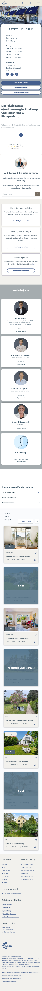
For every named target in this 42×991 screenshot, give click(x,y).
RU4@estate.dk (21, 462)
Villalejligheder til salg (27, 876)
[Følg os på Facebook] (12, 74)
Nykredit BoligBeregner (9, 914)
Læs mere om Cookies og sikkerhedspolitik (13, 975)
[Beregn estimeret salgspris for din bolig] (37, 194)
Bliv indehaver (6, 870)
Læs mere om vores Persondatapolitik (11, 978)
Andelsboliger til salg (27, 870)
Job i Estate (5, 876)
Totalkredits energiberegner (10, 917)
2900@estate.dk (16, 68)
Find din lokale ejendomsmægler (11, 894)
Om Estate (5, 873)
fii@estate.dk (21, 398)
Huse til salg (24, 873)
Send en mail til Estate (8, 932)
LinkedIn (4, 883)
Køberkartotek (6, 908)
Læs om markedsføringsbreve (9, 981)
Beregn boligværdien (21, 87)
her (33, 264)
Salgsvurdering (6, 911)
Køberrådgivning (7, 904)
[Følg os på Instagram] (16, 74)
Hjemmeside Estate (5, 3)
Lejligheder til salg (26, 867)
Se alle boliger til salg (27, 864)
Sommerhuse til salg (27, 879)
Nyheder (4, 864)
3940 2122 (11, 65)
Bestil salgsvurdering (21, 83)
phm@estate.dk (21, 331)
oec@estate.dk (21, 365)
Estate (7, 945)
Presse (4, 867)
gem (36, 553)
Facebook (4, 879)
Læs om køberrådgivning (21, 270)
